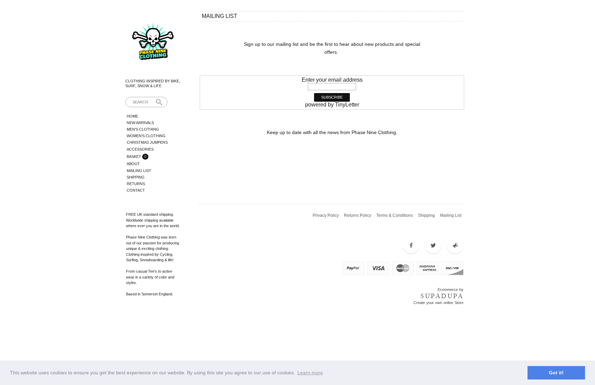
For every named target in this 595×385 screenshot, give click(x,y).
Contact (136, 190)
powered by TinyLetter (332, 105)
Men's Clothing (143, 129)
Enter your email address (332, 80)
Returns (136, 184)
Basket (134, 156)
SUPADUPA (441, 296)
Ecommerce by (450, 289)
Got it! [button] (556, 372)
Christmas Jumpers (147, 142)
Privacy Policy (326, 215)
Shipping (136, 177)
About (133, 164)
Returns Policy (357, 215)
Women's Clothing (146, 136)
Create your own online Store (438, 303)
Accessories (140, 149)
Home (132, 116)
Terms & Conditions (394, 215)
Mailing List (139, 171)
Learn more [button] (310, 372)
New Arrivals (140, 123)
